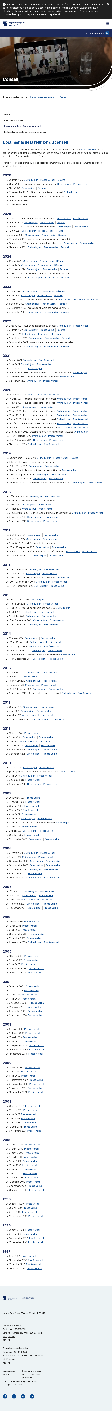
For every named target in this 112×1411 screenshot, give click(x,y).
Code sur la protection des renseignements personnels (32, 1374)
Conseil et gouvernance (41, 97)
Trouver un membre (93, 33)
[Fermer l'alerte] (108, 4)
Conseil (63, 97)
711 (9, 1340)
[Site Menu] (107, 23)
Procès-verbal (47, 179)
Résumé (61, 179)
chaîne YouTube (88, 149)
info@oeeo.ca (9, 1336)
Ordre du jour (31, 179)
